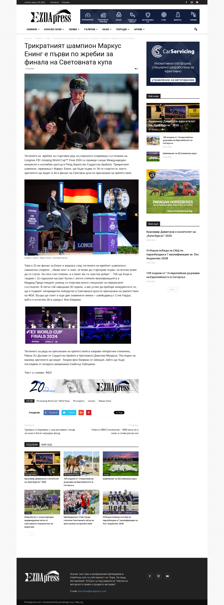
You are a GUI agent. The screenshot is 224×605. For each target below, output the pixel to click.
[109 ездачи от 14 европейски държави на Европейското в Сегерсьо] (81, 463)
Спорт (106, 474)
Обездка (108, 513)
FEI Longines (78, 401)
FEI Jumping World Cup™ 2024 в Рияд (53, 401)
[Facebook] (186, 2)
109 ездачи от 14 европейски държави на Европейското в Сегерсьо (78, 481)
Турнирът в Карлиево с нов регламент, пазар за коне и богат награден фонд (49, 431)
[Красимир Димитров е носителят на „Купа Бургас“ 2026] (42, 463)
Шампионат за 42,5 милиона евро (120, 478)
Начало (28, 38)
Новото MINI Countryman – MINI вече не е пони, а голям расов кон (115, 431)
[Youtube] (197, 2)
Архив (138, 29)
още (172, 289)
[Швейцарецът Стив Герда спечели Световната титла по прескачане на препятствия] (81, 502)
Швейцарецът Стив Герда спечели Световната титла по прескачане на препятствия (79, 520)
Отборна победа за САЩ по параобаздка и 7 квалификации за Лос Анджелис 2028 (120, 520)
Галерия (89, 29)
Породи (121, 29)
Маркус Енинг (105, 401)
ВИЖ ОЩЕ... (47, 444)
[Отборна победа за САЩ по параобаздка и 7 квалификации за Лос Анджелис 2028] (121, 502)
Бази (105, 29)
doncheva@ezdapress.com (92, 591)
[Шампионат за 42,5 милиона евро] (121, 463)
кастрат (91, 401)
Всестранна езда (72, 474)
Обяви (73, 29)
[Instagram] (191, 2)
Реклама (65, 2)
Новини (32, 29)
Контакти (55, 2)
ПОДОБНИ (32, 444)
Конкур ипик (31, 474)
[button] (196, 29)
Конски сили (52, 29)
